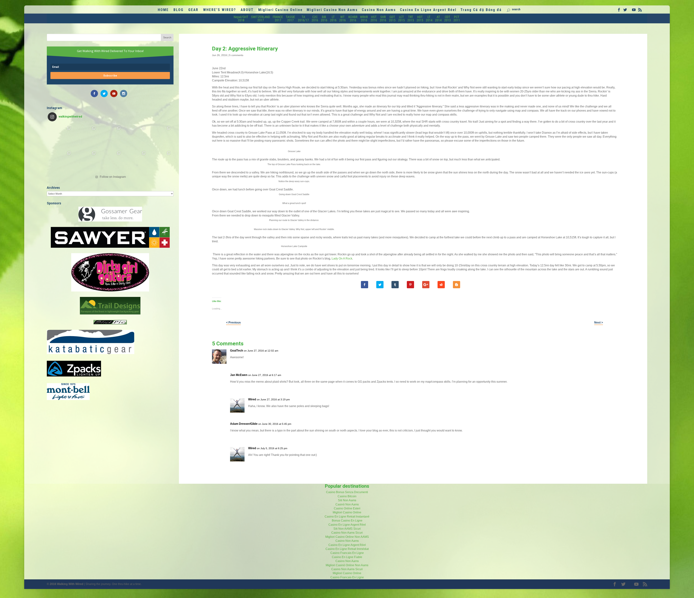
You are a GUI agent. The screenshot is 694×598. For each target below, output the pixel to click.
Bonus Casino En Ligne (347, 520)
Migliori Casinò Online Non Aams (347, 565)
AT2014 (438, 18)
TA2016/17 (303, 18)
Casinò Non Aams (347, 504)
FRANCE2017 (278, 18)
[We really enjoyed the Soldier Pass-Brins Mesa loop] (135, 136)
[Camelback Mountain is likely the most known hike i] (85, 136)
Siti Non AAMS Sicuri (347, 528)
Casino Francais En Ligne (347, 552)
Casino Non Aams (379, 10)
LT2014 (429, 18)
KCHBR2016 (352, 18)
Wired (252, 399)
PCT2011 (456, 18)
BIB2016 (324, 18)
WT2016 (342, 18)
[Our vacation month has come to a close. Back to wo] (110, 161)
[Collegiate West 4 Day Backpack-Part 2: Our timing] (135, 161)
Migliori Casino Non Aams (332, 10)
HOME (163, 10)
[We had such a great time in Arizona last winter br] (60, 161)
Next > (598, 322)
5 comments (236, 55)
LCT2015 (401, 18)
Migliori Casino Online (280, 10)
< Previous (233, 322)
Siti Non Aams (347, 500)
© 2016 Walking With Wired (65, 584)
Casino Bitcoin (347, 496)
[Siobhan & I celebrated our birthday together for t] (85, 161)
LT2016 (333, 18)
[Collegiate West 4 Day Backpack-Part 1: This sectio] (160, 161)
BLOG (179, 10)
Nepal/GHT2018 (241, 18)
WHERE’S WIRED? (219, 10)
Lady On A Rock (342, 258)
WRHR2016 (364, 18)
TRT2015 (410, 18)
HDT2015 (420, 18)
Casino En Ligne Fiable (347, 557)
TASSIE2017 (290, 18)
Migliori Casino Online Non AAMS (347, 536)
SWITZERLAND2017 (260, 18)
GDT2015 (392, 18)
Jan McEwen (238, 374)
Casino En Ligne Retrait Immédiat (347, 548)
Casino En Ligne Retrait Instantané (347, 516)
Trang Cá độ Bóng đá (481, 10)
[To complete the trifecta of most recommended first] (160, 136)
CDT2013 (447, 18)
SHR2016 (383, 18)
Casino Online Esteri (347, 508)
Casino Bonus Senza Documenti (347, 492)
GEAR (193, 10)
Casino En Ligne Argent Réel (428, 10)
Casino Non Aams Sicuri (347, 532)
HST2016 (373, 18)
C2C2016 (315, 18)
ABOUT (247, 10)
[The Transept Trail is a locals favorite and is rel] (110, 136)
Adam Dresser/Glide (244, 423)
